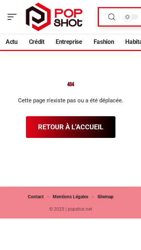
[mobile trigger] (14, 17)
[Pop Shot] (54, 17)
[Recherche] (111, 17)
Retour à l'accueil (70, 127)
